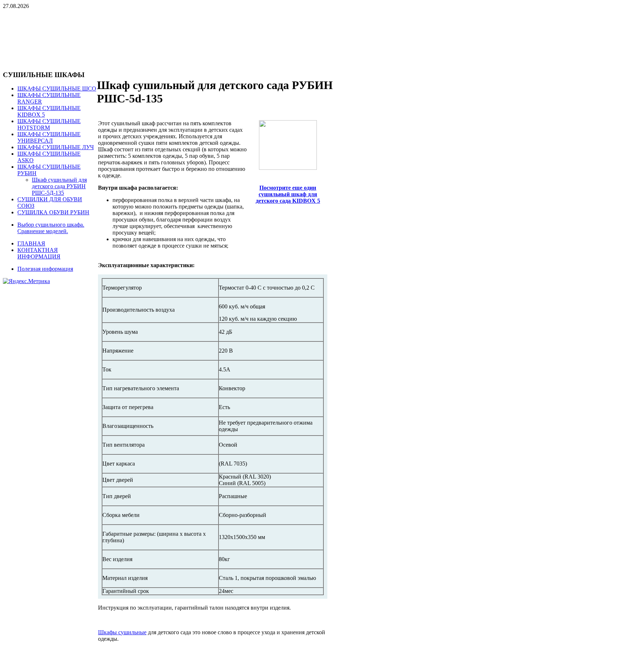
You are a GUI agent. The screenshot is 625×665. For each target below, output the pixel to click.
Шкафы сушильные (122, 632)
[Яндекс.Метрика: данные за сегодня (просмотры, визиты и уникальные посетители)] (26, 281)
